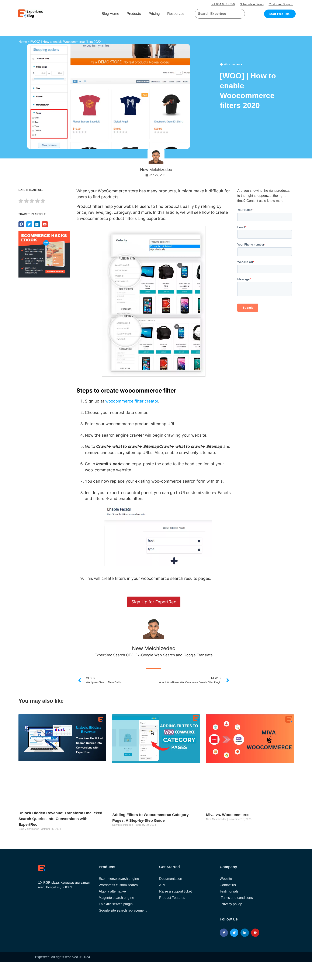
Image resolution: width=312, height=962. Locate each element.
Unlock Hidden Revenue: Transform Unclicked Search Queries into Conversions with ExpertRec (60, 819)
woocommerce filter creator (131, 401)
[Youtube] (255, 933)
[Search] (240, 14)
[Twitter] (234, 933)
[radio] (20, 202)
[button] (237, 14)
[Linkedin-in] (244, 933)
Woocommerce (233, 64)
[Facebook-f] (224, 933)
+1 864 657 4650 (223, 4)
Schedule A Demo (252, 4)
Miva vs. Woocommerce (227, 815)
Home (22, 41)
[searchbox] (216, 14)
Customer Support (281, 4)
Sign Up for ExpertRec (153, 601)
